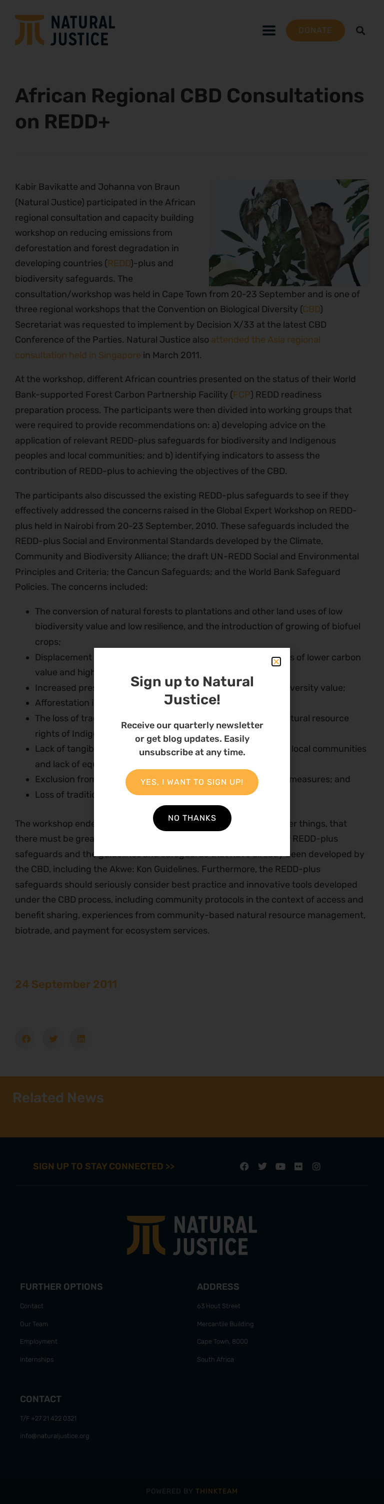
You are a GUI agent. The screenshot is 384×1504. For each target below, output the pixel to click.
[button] (276, 661)
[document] (192, 752)
